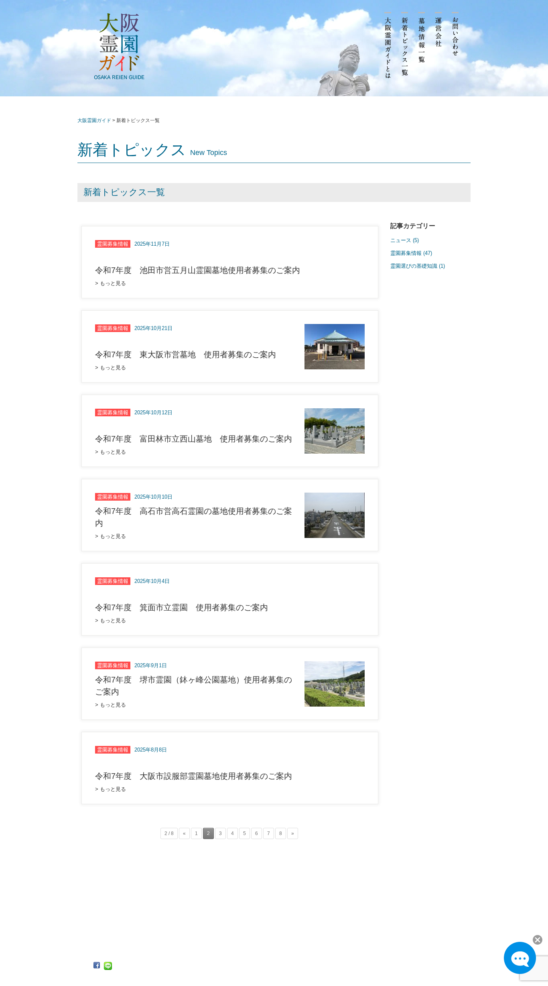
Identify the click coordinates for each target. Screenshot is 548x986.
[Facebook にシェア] (96, 965)
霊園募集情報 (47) (411, 253)
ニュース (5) (404, 240)
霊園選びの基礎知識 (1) (417, 266)
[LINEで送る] (108, 966)
